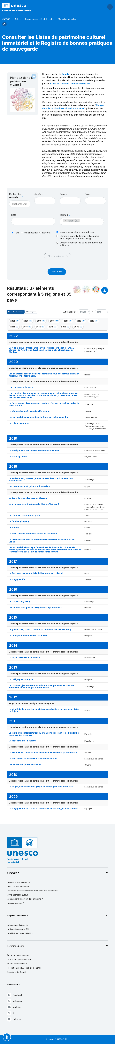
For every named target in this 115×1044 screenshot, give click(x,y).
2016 (81, 321)
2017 (68, 321)
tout (16, 232)
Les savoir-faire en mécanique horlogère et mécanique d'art (39, 417)
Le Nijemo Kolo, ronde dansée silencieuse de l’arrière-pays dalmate (43, 752)
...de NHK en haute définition (20, 933)
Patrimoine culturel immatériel (16, 10)
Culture (17, 19)
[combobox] (44, 200)
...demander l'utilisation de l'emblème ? (25, 899)
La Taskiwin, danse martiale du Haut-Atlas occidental (36, 573)
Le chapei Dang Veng (19, 601)
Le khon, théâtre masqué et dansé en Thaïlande (33, 533)
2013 (28, 327)
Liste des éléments (15, 312)
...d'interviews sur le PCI (18, 929)
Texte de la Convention (18, 955)
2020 (28, 321)
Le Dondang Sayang (19, 521)
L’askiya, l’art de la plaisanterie (24, 657)
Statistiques (31, 312)
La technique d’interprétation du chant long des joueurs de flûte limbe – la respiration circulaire (44, 734)
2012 (40, 327)
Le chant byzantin (18, 456)
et (92, 312)
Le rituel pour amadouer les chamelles (28, 635)
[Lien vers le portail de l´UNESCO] (38, 5)
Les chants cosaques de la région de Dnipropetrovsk (35, 607)
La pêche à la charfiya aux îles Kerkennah (29, 411)
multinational (31, 232)
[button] (4, 25)
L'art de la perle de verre (21, 387)
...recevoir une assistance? (19, 882)
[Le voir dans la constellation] (77, 289)
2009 (79, 327)
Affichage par (69, 312)
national (46, 232)
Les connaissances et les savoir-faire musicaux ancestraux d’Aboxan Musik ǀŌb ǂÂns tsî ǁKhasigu (44, 374)
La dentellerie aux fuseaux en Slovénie (28, 498)
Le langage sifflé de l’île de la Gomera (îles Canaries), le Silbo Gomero (43, 808)
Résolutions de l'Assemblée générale (24, 968)
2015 (94, 321)
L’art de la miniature (19, 423)
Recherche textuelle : (15, 196)
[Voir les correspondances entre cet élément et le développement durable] (96, 289)
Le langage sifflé (17, 579)
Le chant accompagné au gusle (24, 515)
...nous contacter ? (15, 903)
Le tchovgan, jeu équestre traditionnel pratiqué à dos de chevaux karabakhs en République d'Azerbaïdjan (41, 686)
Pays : (88, 194)
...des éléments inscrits (17, 925)
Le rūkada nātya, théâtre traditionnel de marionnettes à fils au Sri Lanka (41, 540)
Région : (64, 194)
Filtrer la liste (57, 271)
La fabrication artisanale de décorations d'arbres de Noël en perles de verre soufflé (44, 404)
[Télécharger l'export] (104, 291)
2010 (66, 327)
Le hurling (14, 527)
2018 (55, 321)
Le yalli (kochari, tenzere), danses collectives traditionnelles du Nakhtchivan (41, 479)
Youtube (17, 1007)
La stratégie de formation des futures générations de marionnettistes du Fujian (44, 710)
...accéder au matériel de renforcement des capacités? (32, 890)
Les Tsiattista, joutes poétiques (25, 764)
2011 (53, 327)
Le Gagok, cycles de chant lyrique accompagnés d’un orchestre (41, 786)
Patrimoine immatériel (35, 19)
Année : (38, 194)
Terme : (64, 214)
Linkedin (17, 1019)
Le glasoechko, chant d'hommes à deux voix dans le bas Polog (40, 629)
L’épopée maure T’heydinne (22, 740)
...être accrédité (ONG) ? (18, 895)
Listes (51, 19)
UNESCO (6, 19)
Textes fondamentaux (17, 963)
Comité (65, 74)
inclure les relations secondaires (77, 232)
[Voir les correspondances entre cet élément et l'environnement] (86, 289)
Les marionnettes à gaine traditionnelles (29, 486)
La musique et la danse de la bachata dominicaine (34, 450)
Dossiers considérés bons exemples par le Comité (81, 243)
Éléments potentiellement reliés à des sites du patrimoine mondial (79, 237)
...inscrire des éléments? (18, 886)
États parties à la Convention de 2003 (71, 83)
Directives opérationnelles (19, 959)
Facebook (17, 995)
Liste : (14, 214)
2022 (15, 321)
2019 (42, 321)
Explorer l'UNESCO (55, 1039)
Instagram (17, 1001)
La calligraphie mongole (21, 679)
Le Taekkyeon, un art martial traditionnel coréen (33, 758)
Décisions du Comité (16, 972)
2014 (15, 327)
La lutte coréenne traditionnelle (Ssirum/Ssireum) (34, 504)
